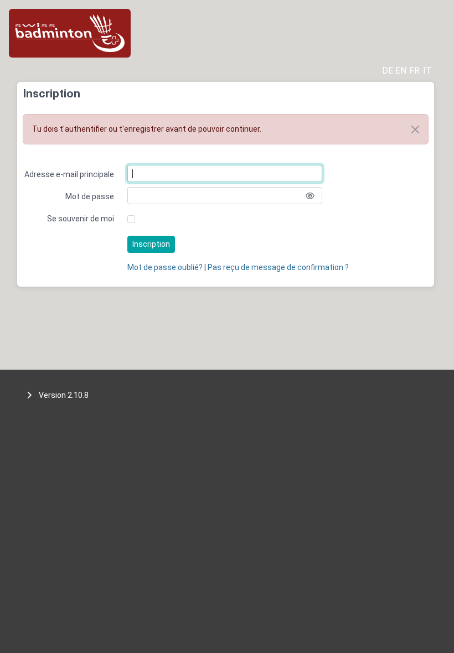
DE (387, 70)
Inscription (151, 244)
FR (414, 70)
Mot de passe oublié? (165, 267)
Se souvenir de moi (80, 218)
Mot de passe (89, 196)
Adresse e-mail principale (69, 174)
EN (400, 70)
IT (427, 70)
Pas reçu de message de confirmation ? (278, 267)
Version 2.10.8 (64, 395)
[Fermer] (415, 129)
